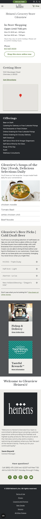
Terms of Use (20, 494)
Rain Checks (20, 505)
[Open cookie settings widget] (3, 515)
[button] (20, 261)
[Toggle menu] (2, 6)
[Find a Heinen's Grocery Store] (34, 1)
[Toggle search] (39, 1)
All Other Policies (20, 513)
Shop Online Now (18, 332)
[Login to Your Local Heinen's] (36, 1)
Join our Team (20, 1)
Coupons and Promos (20, 502)
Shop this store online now (19, 54)
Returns (20, 509)
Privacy (20, 498)
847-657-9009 (10, 49)
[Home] (18, 6)
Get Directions (9, 80)
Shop (37, 6)
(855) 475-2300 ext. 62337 (17, 467)
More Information (18, 369)
